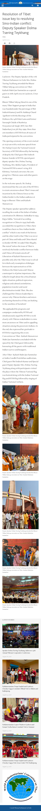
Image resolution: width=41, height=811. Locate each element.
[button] (32, 5)
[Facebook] (37, 5)
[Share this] (9, 43)
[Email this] (4, 43)
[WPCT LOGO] (20, 786)
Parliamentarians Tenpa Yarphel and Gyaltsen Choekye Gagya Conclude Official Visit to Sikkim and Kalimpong (20, 689)
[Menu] (2, 5)
